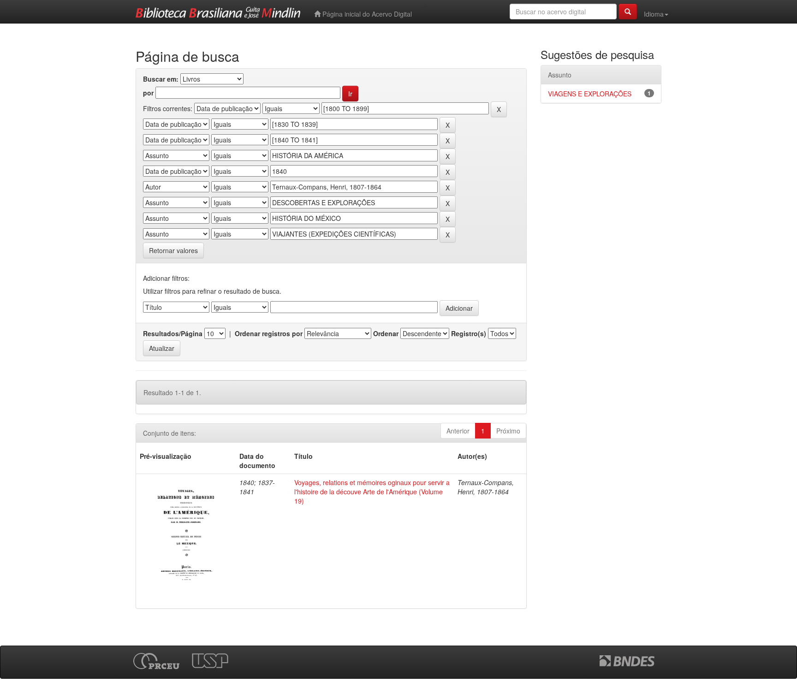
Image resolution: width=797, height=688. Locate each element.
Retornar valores (173, 250)
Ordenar (385, 333)
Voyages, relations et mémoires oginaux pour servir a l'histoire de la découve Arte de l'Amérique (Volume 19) (372, 491)
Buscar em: (160, 78)
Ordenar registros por (269, 333)
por (148, 92)
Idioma (654, 13)
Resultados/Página (172, 333)
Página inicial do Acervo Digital (366, 13)
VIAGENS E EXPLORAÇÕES (589, 93)
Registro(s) (468, 333)
